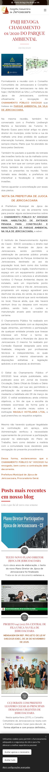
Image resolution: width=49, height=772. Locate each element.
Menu (45, 10)
